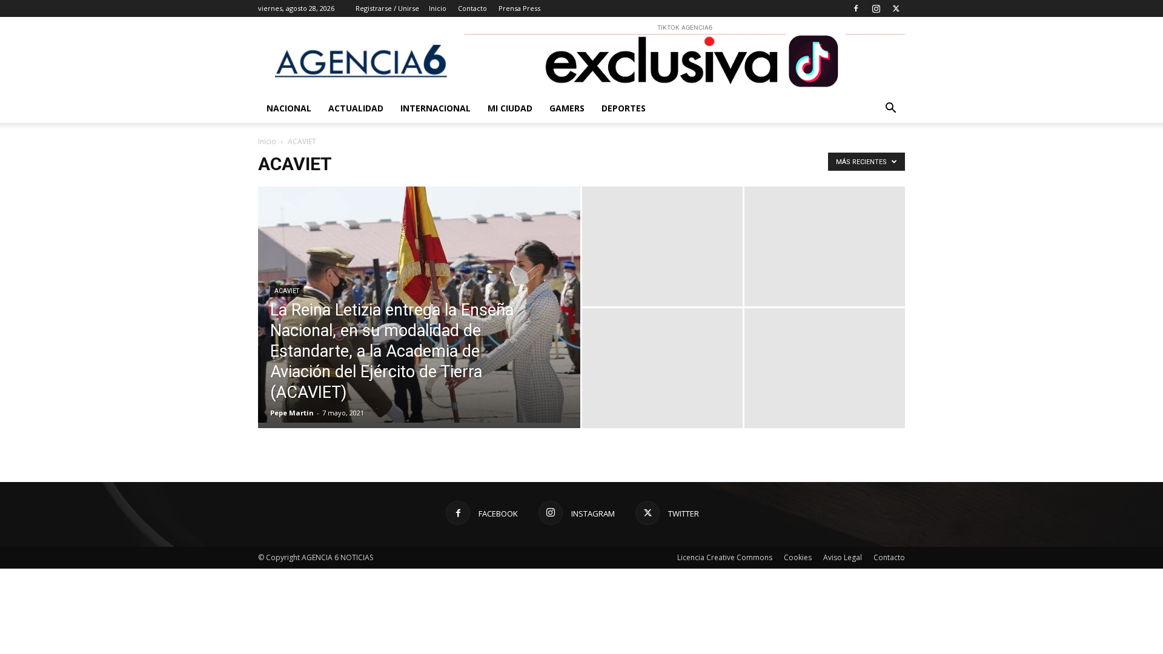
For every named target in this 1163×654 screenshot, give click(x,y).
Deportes (623, 108)
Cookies (798, 557)
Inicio (437, 8)
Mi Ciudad (510, 108)
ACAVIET (286, 291)
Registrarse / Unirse (387, 8)
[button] (890, 109)
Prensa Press (519, 8)
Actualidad (355, 108)
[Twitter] (896, 8)
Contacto (472, 8)
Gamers (567, 108)
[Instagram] (876, 8)
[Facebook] (856, 8)
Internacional (435, 108)
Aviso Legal (842, 557)
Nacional (289, 108)
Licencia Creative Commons (724, 557)
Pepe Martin (292, 412)
